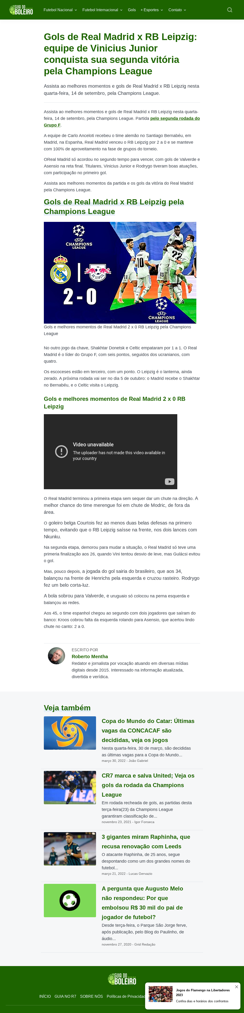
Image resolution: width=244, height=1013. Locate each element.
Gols (132, 10)
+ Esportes (150, 10)
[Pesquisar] (229, 10)
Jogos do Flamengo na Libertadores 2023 (203, 992)
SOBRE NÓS (91, 996)
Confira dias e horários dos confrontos (202, 1001)
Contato (175, 10)
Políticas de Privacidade (127, 996)
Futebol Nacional (58, 10)
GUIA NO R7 (65, 996)
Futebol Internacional (100, 10)
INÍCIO (45, 996)
